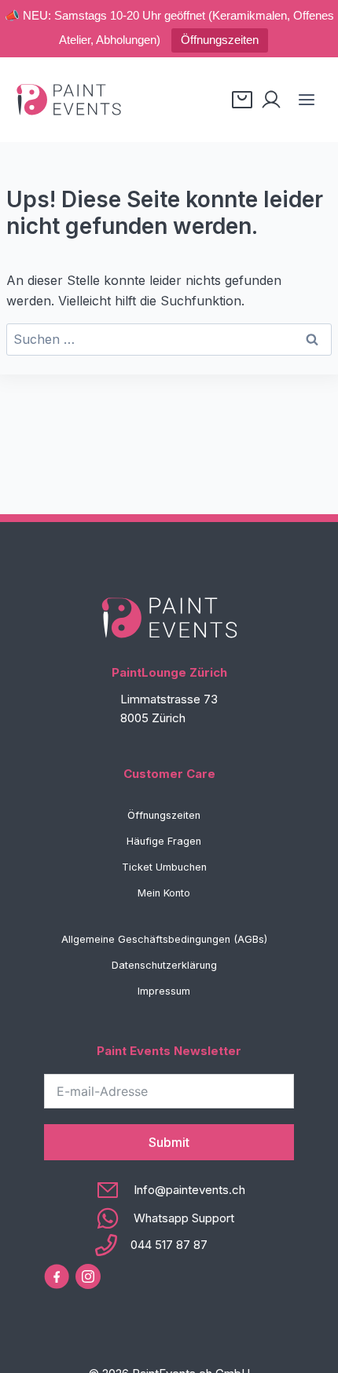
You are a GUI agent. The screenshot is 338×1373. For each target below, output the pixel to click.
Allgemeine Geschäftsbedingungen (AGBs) (164, 939)
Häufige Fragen (164, 841)
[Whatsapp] (169, 1218)
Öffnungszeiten (220, 39)
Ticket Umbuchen (164, 867)
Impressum (164, 991)
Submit (169, 1142)
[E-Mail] (169, 1190)
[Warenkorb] (242, 99)
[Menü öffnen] (306, 99)
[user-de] (271, 100)
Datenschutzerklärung (164, 965)
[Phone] (169, 1245)
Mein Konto (164, 893)
